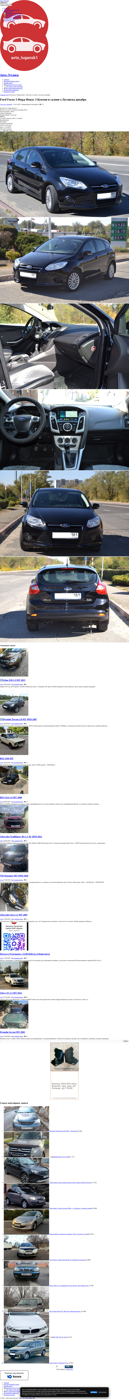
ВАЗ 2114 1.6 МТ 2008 (11, 797)
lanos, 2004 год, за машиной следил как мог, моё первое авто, (69, 1285)
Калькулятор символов (11, 19)
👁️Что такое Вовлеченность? (13, 17)
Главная (6, 8)
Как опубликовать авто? (11, 10)
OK (27, 1398)
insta (30, 1398)
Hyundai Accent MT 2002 (12, 1032)
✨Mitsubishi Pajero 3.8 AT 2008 (59, 1157)
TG (24, 1398)
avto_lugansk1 (7, 104)
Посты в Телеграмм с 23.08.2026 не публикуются (25, 954)
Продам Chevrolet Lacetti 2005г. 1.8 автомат (63, 1131)
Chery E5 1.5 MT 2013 (11, 993)
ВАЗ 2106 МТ (6, 758)
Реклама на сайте (9, 20)
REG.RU (70, 1369)
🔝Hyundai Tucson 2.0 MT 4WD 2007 (18, 719)
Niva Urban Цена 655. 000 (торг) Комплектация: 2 (65, 1311)
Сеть (6, 95)
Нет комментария (17, 684)
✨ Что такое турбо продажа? (13, 15)
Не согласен (102, 1392)
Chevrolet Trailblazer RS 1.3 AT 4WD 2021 (21, 836)
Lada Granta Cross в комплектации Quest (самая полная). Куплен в (70, 1182)
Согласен (94, 1392)
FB (34, 1398)
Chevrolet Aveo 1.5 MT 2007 (14, 915)
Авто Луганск (4, 1)
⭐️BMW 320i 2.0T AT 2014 (58, 1337)
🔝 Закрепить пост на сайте (13, 13)
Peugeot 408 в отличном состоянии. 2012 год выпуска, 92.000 (69, 1234)
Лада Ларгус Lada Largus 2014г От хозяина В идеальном (67, 1260)
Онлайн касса (8, 12)
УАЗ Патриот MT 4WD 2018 (14, 875)
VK (20, 1398)
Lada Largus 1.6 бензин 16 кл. (58, 1363)
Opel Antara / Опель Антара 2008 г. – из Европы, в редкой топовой (70, 1208)
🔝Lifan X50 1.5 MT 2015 (12, 680)
